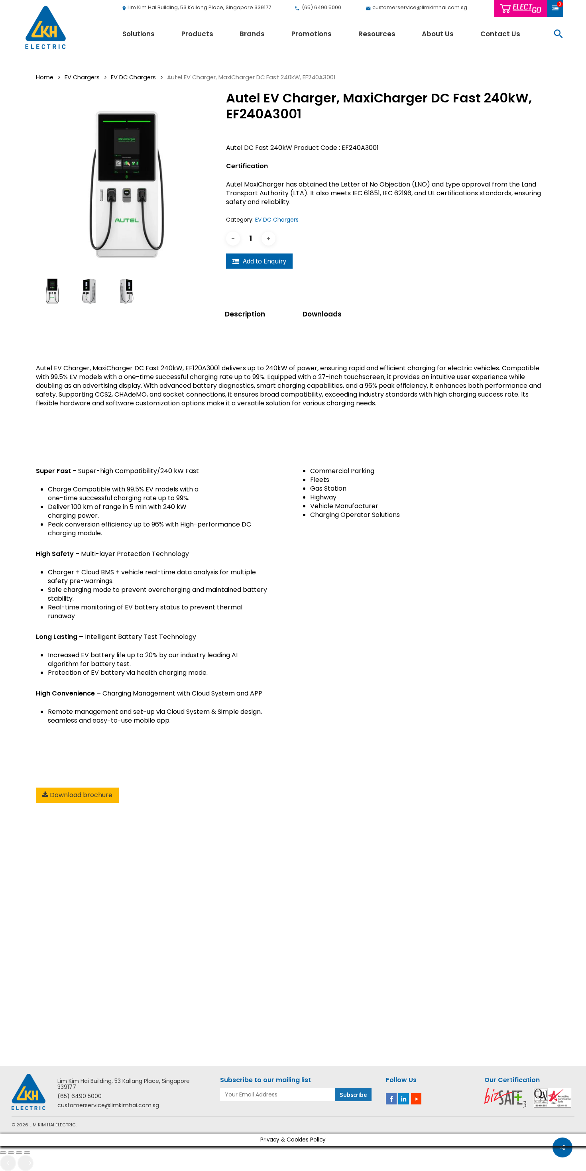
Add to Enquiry (264, 261)
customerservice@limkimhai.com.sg (108, 1105)
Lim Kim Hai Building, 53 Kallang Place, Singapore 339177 (123, 1084)
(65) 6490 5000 (79, 1096)
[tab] (255, 314)
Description (245, 314)
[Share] (19, 1152)
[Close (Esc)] (27, 1152)
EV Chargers (82, 77)
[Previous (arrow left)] (8, 1163)
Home (44, 77)
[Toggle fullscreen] (11, 1152)
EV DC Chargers (133, 77)
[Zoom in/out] (3, 1152)
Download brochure (80, 795)
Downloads (322, 314)
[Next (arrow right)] (25, 1163)
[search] (558, 33)
